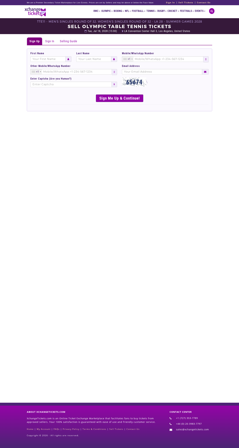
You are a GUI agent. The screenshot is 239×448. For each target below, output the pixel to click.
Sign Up (34, 41)
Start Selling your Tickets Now (127, 378)
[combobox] (127, 59)
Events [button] (199, 11)
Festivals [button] (186, 11)
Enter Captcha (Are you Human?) (51, 78)
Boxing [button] (118, 11)
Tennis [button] (150, 11)
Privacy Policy (71, 429)
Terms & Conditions (94, 429)
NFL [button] (127, 11)
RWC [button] (96, 11)
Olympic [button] (106, 11)
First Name (37, 53)
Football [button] (138, 11)
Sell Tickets (186, 3)
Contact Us (204, 3)
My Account (44, 429)
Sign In (170, 3)
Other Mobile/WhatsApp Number (50, 66)
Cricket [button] (172, 11)
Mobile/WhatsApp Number (138, 53)
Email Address (131, 66)
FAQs (57, 429)
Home (30, 429)
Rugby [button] (161, 11)
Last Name (83, 53)
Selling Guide (68, 41)
